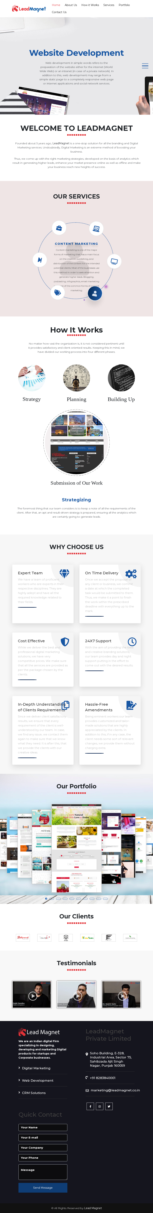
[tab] (31, 387)
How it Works (90, 5)
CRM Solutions (34, 1095)
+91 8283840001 (102, 1080)
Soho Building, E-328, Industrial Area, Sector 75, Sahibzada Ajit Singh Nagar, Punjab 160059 (111, 1062)
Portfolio (124, 5)
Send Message (43, 1190)
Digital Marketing (36, 1071)
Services (108, 5)
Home (56, 5)
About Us (71, 5)
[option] (23, 940)
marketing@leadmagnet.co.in (113, 1093)
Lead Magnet (93, 1210)
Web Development (37, 1083)
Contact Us (59, 12)
